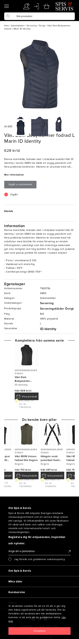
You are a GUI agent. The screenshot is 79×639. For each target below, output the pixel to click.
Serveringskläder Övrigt (57, 308)
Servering (47, 303)
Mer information (14, 174)
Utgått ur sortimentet (20, 184)
